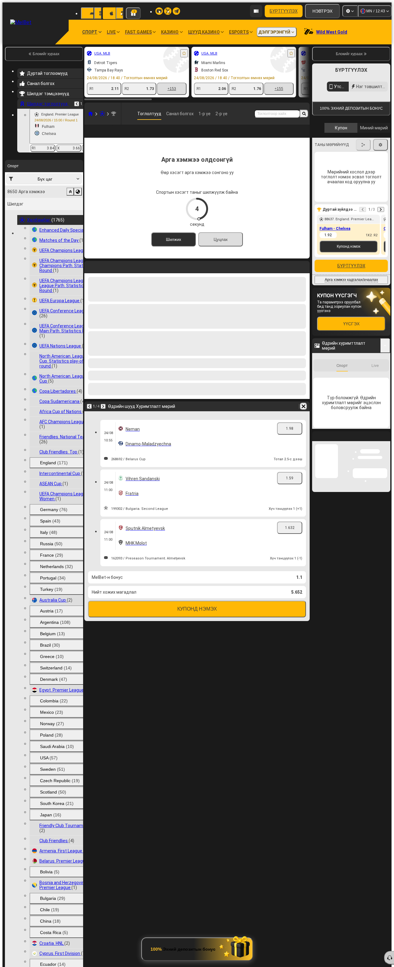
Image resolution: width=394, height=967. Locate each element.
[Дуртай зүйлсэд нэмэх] (184, 53)
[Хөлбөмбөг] (102, 114)
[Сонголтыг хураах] (70, 192)
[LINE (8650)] (90, 114)
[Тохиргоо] (350, 11)
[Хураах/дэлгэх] (385, 345)
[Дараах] (105, 275)
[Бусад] (293, 136)
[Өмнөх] (76, 103)
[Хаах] (385, 608)
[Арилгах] (303, 275)
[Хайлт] (304, 114)
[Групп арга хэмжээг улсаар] (78, 192)
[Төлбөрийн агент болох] (256, 11)
